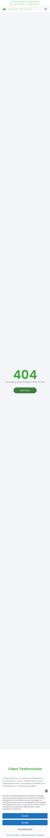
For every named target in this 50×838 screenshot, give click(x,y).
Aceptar (25, 816)
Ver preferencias (25, 829)
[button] (46, 791)
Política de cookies (12, 835)
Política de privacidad (27, 835)
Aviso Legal (40, 835)
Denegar (25, 822)
